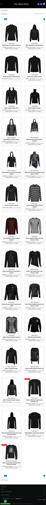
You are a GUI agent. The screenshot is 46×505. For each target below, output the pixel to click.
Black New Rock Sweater (34, 337)
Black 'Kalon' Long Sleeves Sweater (11, 45)
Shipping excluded (16, 47)
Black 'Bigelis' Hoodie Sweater (11, 139)
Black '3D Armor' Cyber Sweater (11, 76)
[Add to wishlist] (19, 23)
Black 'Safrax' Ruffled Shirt (11, 108)
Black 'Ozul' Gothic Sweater (34, 76)
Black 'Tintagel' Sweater (11, 368)
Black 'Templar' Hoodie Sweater (11, 400)
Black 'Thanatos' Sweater (11, 205)
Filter (5, 19)
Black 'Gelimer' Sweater (34, 108)
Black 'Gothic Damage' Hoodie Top (34, 368)
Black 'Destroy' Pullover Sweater (11, 337)
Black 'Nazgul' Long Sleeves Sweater (34, 433)
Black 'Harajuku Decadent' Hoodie (34, 45)
